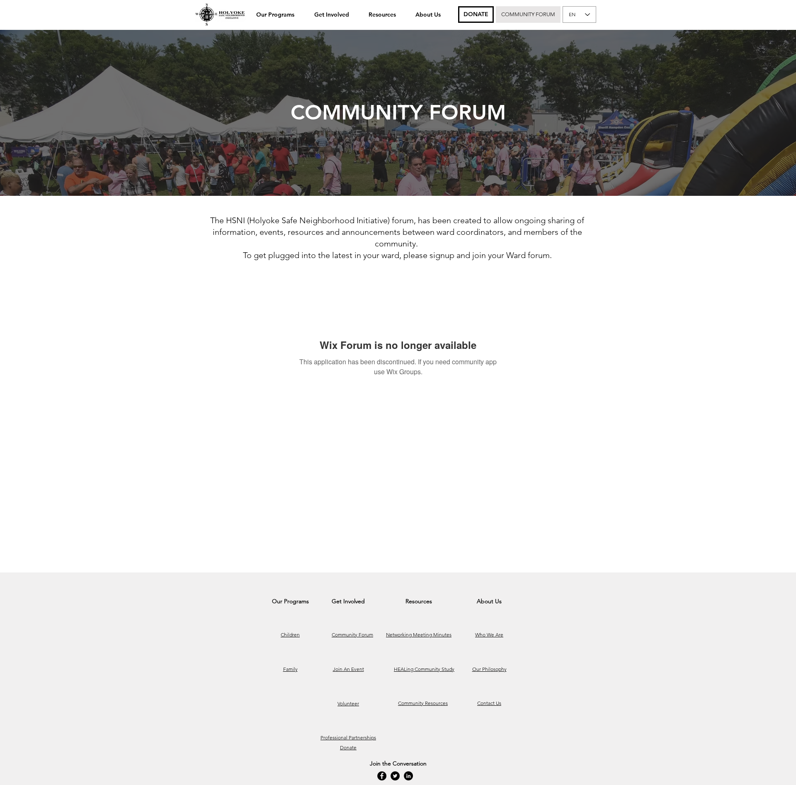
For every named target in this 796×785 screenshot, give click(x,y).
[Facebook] (381, 775)
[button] (275, 14)
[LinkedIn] (408, 775)
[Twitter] (395, 775)
